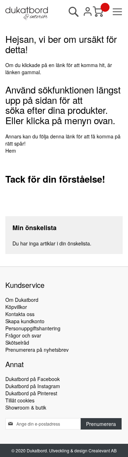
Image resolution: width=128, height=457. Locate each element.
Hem (10, 150)
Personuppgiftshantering (32, 328)
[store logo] (26, 13)
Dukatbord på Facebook (32, 378)
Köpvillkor (16, 306)
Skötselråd (17, 342)
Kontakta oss (19, 314)
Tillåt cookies (19, 400)
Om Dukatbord (21, 299)
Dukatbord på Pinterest (31, 393)
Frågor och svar (23, 335)
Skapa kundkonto (24, 321)
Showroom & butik (25, 407)
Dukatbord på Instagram (32, 386)
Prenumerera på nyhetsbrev (37, 349)
